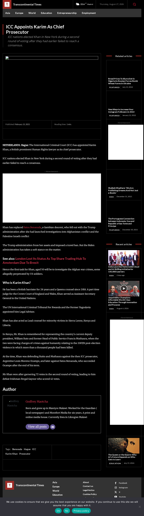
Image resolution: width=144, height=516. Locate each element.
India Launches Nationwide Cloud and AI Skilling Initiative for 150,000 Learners (123, 269)
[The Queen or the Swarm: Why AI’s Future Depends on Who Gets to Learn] (123, 446)
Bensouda (17, 449)
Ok (58, 510)
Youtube (122, 497)
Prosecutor (24, 453)
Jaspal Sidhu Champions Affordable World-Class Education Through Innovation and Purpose (122, 301)
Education (115, 463)
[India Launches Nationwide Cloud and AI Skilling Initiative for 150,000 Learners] (123, 258)
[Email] (52, 427)
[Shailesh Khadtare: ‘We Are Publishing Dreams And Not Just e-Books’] (123, 179)
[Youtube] (115, 497)
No (66, 510)
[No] (139, 506)
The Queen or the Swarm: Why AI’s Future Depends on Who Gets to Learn (122, 457)
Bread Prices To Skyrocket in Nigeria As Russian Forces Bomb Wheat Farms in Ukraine (123, 81)
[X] (17, 133)
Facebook (123, 483)
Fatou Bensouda (32, 227)
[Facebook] (8, 133)
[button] (134, 4)
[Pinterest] (25, 133)
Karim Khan (11, 453)
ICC (34, 449)
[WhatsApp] (33, 133)
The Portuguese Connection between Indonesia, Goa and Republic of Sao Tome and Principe (121, 222)
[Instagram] (115, 487)
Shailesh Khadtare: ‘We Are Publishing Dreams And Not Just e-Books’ (123, 190)
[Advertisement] (52, 198)
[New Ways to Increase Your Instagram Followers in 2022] (123, 100)
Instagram (123, 487)
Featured (114, 87)
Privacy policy (81, 510)
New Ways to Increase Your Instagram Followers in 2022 (121, 110)
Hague (27, 449)
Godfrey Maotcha (37, 401)
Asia (111, 197)
